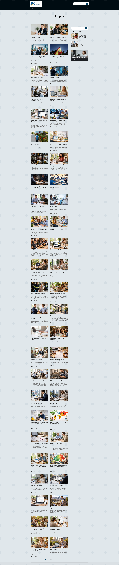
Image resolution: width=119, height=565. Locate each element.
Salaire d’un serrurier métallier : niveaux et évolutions (59, 381)
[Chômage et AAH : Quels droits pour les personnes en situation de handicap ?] (59, 221)
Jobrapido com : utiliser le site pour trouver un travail (59, 250)
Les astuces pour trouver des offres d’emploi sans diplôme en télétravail (38, 465)
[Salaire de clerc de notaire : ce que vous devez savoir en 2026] (59, 395)
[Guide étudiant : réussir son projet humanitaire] (59, 331)
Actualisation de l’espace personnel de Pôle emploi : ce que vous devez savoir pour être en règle (39, 122)
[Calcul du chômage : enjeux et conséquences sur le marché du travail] (59, 479)
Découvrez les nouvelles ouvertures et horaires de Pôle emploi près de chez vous (59, 316)
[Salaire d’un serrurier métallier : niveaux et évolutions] (59, 374)
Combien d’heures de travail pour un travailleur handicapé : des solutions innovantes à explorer (38, 99)
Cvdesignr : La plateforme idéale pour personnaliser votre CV (58, 528)
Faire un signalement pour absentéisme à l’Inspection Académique (39, 143)
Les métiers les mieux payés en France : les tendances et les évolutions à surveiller (39, 57)
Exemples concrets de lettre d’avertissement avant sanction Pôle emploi (39, 486)
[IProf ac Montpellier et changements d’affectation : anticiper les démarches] (59, 29)
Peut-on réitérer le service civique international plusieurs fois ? (38, 528)
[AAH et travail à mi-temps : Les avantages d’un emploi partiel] (39, 542)
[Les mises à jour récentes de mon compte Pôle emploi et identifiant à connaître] (39, 500)
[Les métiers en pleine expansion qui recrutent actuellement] (59, 114)
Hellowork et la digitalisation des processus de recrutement (57, 207)
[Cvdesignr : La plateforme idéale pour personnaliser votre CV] (59, 521)
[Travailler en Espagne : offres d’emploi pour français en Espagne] (59, 49)
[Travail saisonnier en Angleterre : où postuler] (39, 331)
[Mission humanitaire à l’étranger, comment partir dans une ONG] (59, 179)
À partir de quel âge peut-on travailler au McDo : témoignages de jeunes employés (39, 250)
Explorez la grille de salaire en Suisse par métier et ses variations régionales (58, 465)
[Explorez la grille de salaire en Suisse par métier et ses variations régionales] (59, 458)
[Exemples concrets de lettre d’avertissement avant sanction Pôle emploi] (39, 479)
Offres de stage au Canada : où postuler (58, 549)
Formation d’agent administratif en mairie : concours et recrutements (39, 381)
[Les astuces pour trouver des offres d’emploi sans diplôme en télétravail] (39, 458)
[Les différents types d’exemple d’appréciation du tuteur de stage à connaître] (59, 437)
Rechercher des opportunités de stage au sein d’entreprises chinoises (39, 402)
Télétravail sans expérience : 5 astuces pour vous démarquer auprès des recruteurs (59, 271)
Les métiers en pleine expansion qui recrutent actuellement (57, 121)
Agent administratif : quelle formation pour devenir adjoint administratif (78, 58)
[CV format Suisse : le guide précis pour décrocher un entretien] (39, 29)
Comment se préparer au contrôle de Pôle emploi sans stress (39, 78)
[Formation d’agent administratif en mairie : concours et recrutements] (39, 374)
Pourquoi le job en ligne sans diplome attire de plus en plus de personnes (58, 294)
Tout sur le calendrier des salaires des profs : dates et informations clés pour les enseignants (58, 144)
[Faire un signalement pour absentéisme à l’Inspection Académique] (39, 136)
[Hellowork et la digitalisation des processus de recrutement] (59, 199)
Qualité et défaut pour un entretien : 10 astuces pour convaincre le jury (39, 360)
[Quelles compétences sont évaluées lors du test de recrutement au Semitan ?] (39, 415)
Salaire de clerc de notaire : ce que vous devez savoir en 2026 (58, 402)
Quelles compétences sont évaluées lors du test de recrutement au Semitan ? (39, 423)
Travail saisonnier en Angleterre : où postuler (38, 338)
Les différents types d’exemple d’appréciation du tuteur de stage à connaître (57, 445)
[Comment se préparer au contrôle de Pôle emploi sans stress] (39, 71)
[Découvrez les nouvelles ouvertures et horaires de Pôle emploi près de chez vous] (59, 309)
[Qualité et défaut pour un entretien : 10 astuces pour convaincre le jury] (39, 352)
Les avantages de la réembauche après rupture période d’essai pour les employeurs (38, 317)
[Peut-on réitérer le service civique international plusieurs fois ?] (39, 521)
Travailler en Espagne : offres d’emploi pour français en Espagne (58, 57)
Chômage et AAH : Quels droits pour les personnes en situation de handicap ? (58, 228)
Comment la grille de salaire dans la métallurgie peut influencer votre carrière (58, 78)
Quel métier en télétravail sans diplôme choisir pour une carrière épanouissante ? (58, 165)
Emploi (32, 63)
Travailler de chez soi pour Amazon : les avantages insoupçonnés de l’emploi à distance (39, 272)
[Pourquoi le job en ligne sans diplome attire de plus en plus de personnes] (59, 287)
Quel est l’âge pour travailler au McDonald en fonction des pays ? (59, 423)
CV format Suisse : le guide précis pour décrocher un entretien (39, 36)
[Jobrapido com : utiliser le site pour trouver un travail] (59, 243)
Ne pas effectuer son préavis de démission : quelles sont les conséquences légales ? (39, 186)
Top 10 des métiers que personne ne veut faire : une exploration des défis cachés (39, 165)
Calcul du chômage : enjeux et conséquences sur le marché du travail (58, 486)
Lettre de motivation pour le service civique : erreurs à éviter (57, 360)
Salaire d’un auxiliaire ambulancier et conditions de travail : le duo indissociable (39, 294)
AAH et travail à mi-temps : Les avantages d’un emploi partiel (39, 550)
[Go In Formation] (35, 4)
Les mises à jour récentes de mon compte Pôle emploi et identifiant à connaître (39, 507)
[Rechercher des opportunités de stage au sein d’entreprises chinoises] (39, 395)
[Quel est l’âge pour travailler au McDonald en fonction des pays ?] (59, 415)
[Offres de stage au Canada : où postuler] (59, 542)
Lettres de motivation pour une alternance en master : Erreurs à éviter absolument (39, 444)
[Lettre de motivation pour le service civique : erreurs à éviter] (59, 352)
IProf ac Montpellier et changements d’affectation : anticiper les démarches (58, 36)
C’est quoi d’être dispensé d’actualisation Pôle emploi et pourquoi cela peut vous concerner (58, 99)
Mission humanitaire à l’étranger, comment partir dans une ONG (59, 186)
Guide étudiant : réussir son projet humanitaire (57, 338)
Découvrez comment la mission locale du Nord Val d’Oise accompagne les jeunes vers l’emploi (39, 229)
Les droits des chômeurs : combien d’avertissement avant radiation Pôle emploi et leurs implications (38, 208)
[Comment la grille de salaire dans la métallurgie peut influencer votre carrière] (59, 71)
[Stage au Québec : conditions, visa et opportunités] (59, 500)
